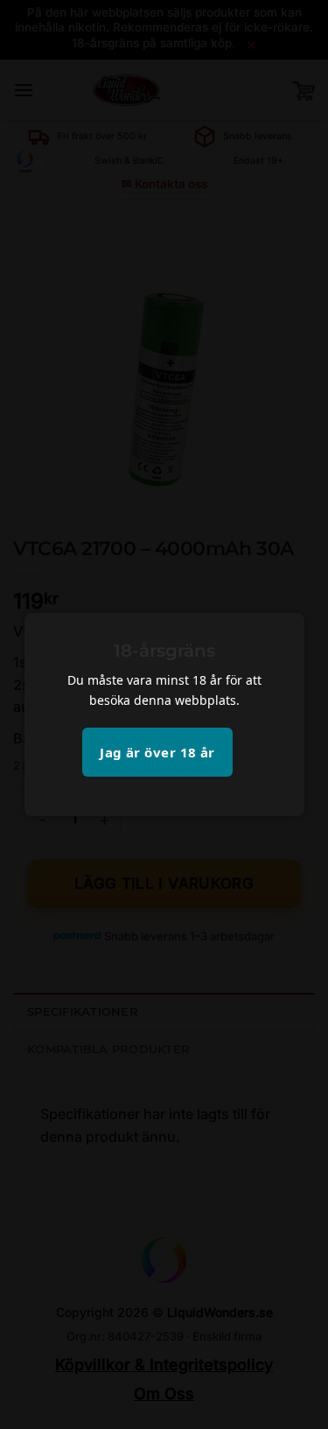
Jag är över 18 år (157, 752)
